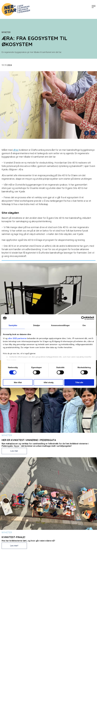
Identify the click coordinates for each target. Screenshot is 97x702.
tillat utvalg (48, 382)
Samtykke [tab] (13, 325)
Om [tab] (84, 325)
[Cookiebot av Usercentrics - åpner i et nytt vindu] (83, 318)
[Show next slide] (92, 133)
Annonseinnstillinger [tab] (60, 325)
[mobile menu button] (93, 6)
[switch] (36, 372)
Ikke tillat (18, 382)
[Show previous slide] (86, 133)
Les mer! (14, 545)
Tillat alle (79, 382)
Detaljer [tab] (36, 325)
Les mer (14, 451)
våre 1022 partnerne (17, 338)
